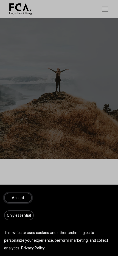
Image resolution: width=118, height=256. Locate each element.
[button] (18, 198)
